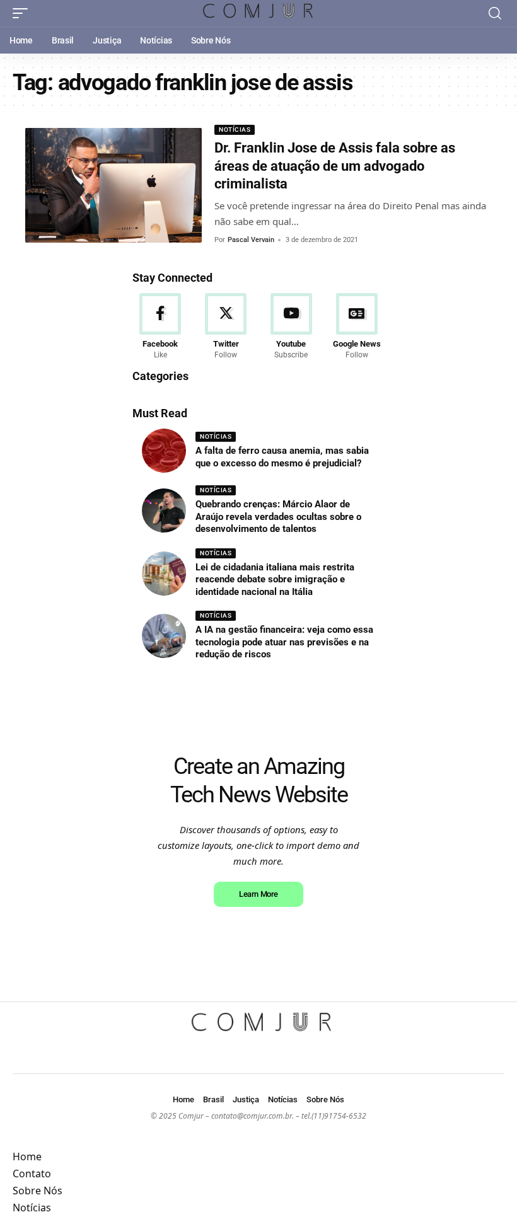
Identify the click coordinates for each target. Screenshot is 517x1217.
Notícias (234, 129)
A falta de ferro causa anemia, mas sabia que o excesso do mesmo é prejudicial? (282, 457)
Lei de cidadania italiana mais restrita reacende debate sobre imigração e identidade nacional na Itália (274, 579)
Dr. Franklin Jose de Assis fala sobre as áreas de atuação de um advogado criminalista (334, 166)
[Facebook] (160, 327)
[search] (494, 13)
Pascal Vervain (251, 240)
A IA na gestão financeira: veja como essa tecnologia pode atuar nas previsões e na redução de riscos (284, 642)
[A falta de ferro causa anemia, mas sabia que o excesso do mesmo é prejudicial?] (164, 451)
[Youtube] (292, 327)
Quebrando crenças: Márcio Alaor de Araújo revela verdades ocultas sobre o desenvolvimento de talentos (278, 516)
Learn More (258, 894)
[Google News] (356, 327)
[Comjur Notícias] (258, 13)
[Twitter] (226, 327)
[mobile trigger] (23, 13)
